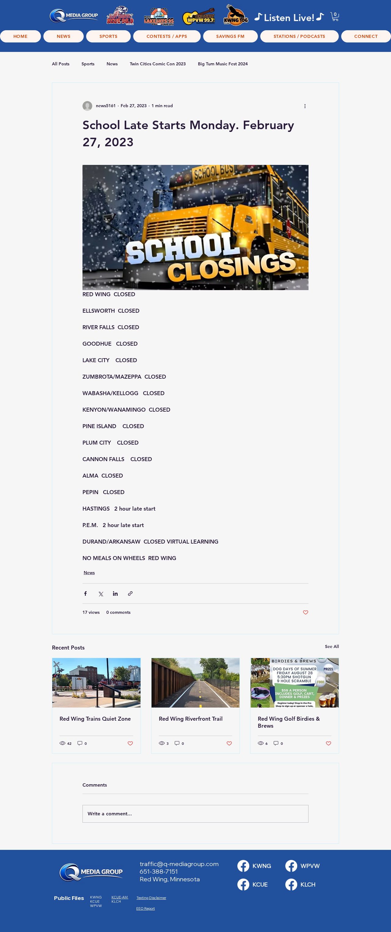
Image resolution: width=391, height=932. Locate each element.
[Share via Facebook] (85, 593)
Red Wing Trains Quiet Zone (95, 718)
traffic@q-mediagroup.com (179, 864)
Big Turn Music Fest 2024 (223, 64)
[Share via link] (130, 593)
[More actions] (305, 106)
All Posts (60, 64)
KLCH (116, 901)
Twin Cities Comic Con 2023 (158, 64)
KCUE (95, 901)
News (112, 64)
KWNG (97, 897)
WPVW (96, 906)
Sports (88, 64)
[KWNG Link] (243, 866)
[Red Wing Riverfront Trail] (196, 683)
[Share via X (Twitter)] (100, 593)
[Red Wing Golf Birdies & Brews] (294, 683)
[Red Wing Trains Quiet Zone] (96, 683)
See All (332, 646)
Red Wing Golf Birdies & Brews (289, 722)
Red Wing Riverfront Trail (191, 718)
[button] (335, 16)
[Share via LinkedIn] (115, 593)
